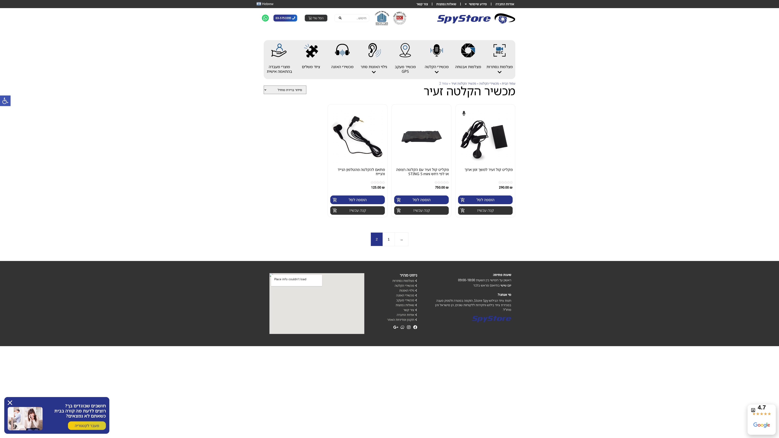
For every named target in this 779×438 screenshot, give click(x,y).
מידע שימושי (478, 4)
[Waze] (402, 327)
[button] (753, 410)
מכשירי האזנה (342, 66)
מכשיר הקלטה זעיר (463, 83)
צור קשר (422, 4)
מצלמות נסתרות (499, 66)
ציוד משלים (311, 66)
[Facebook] (415, 327)
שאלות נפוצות (446, 4)
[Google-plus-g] (396, 327)
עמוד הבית (508, 83)
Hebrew (267, 3)
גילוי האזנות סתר (373, 66)
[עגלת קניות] (316, 18)
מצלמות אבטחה (468, 66)
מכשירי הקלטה (437, 66)
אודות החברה (504, 4)
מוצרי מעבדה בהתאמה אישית (279, 69)
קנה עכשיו (485, 210)
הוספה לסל (485, 199)
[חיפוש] (340, 18)
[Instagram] (409, 327)
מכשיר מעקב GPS (405, 69)
